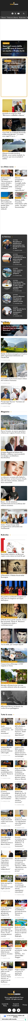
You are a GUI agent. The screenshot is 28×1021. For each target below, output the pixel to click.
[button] (9, 1010)
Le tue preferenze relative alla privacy (15, 1016)
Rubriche (22, 17)
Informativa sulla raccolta (9, 1019)
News (3, 17)
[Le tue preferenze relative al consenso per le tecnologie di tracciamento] (25, 1019)
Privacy (25, 1005)
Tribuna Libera (12, 17)
